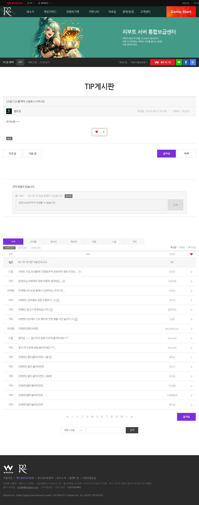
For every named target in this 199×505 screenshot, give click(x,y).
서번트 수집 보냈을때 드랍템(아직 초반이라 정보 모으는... (49, 271)
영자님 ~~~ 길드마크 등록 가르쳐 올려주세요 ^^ (43, 338)
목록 (186, 153)
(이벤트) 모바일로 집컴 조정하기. (37, 300)
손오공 (172, 376)
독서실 (172, 404)
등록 (175, 204)
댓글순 (182, 247)
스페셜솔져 (172, 395)
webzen (15, 3)
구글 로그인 (193, 62)
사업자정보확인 (74, 487)
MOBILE (44, 3)
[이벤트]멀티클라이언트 (30, 385)
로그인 (196, 3)
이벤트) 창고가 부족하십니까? (34, 309)
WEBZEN (8, 469)
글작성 (166, 153)
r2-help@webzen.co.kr (27, 487)
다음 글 (32, 153)
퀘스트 (74, 241)
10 (121, 416)
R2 (23, 469)
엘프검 (17, 111)
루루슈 (172, 357)
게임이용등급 (89, 477)
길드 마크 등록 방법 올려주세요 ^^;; (36, 347)
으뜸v (172, 319)
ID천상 (172, 271)
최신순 (173, 247)
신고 (9, 138)
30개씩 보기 (22, 248)
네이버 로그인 (179, 62)
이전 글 (12, 153)
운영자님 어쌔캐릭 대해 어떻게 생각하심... (41, 281)
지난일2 (172, 385)
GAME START (181, 11)
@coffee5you (172, 328)
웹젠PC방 (74, 477)
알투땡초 (172, 309)
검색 (132, 430)
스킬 (114, 241)
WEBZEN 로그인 (162, 62)
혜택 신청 (32, 62)
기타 (134, 241)
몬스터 (54, 241)
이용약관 (7, 477)
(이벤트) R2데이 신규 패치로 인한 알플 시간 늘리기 (46, 319)
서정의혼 (172, 281)
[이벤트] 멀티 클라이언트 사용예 (35, 376)
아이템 (33, 241)
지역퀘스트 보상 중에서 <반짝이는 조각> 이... (41, 290)
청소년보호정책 (45, 477)
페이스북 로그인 (186, 62)
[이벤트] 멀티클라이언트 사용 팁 (35, 357)
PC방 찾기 (44, 62)
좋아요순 (192, 247)
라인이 (172, 300)
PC (31, 3)
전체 (13, 241)
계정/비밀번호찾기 (139, 62)
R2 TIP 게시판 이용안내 (32, 262)
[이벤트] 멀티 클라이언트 (31, 366)
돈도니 (172, 366)
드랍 (94, 241)
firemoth (172, 338)
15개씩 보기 (9, 248)
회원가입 (185, 3)
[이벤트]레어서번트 (28, 328)
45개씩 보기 (35, 248)
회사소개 (61, 477)
